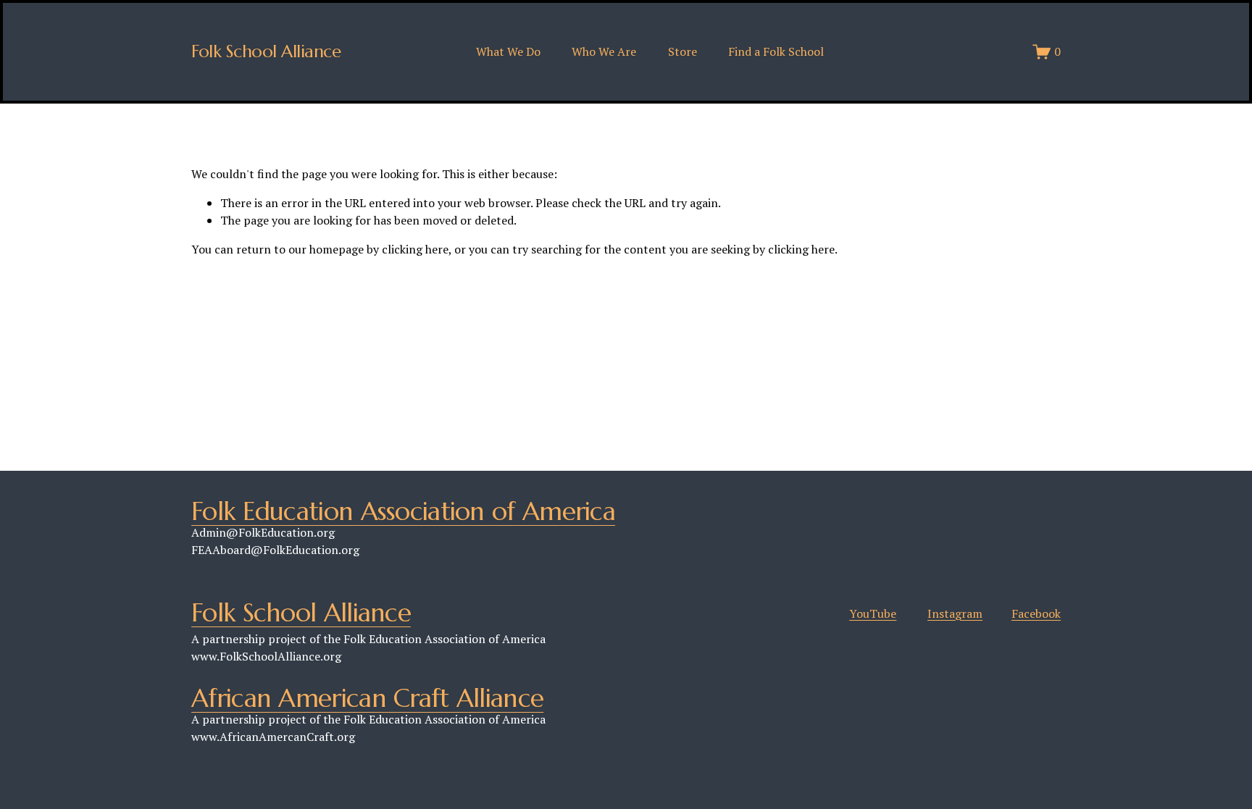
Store (682, 51)
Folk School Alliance (266, 51)
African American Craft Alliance (367, 698)
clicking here (415, 249)
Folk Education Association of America (403, 511)
